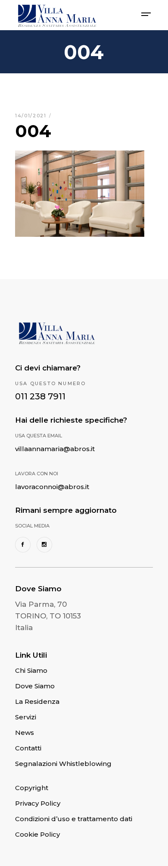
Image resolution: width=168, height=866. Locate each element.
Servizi (25, 717)
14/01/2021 (31, 116)
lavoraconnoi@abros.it (52, 487)
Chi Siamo (31, 670)
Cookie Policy (37, 834)
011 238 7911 (40, 396)
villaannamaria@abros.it (55, 449)
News (24, 732)
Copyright (31, 788)
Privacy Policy (37, 803)
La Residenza (37, 701)
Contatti (28, 748)
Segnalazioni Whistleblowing (63, 763)
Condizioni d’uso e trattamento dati (73, 819)
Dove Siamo (35, 686)
